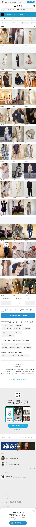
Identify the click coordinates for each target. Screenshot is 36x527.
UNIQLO (19, 347)
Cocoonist (27, 344)
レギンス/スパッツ (6, 328)
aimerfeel (12, 347)
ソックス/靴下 (19, 325)
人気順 (33, 26)
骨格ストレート (6, 355)
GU (22, 344)
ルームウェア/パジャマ (7, 325)
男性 (13, 18)
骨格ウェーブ (15, 355)
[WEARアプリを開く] (33, 6)
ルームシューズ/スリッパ (8, 335)
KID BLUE (4, 347)
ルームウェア (15, 437)
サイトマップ (4, 490)
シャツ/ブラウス (26, 328)
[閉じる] (33, 510)
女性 (22, 18)
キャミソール (17, 328)
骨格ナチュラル (25, 355)
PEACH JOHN (27, 347)
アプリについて (18, 429)
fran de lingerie (15, 344)
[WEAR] (18, 6)
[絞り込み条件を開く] (2, 23)
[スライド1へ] (17, 450)
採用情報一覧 (32, 468)
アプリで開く (30, 2)
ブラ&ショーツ (17, 332)
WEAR (2, 437)
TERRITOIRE (8, 437)
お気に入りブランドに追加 (19, 379)
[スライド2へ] (18, 450)
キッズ (31, 18)
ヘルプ (3, 486)
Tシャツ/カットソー (7, 332)
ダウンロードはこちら (18, 425)
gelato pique (5, 344)
